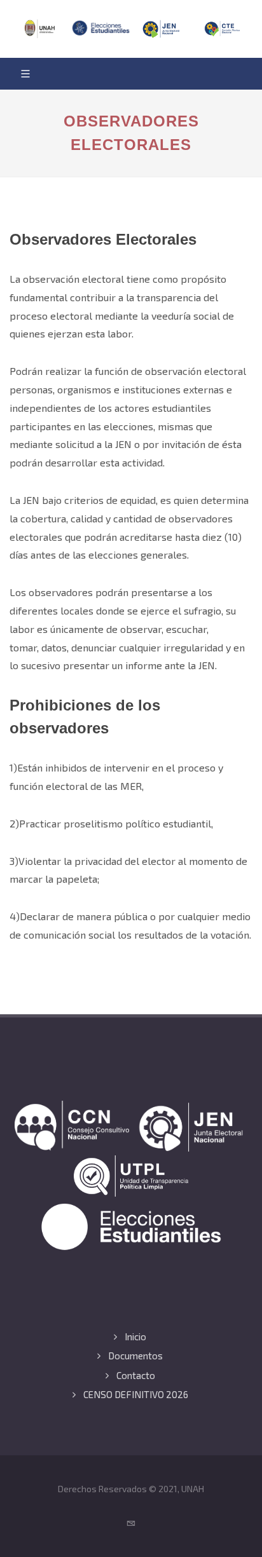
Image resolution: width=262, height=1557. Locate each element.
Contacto (135, 1375)
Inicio (135, 1336)
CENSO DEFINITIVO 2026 (135, 1394)
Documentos (135, 1355)
